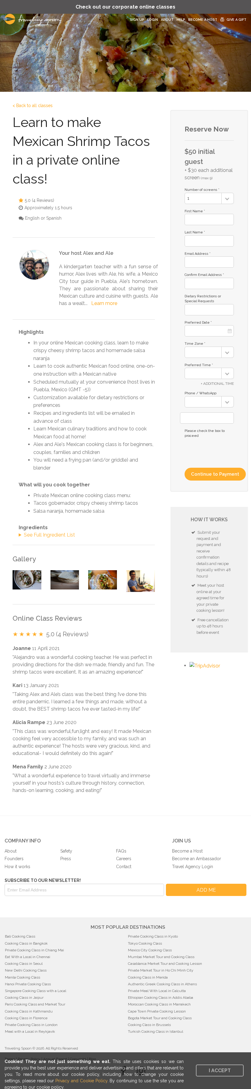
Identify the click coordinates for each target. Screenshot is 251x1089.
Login (152, 20)
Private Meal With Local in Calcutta (157, 991)
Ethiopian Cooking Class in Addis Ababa (160, 997)
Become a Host (202, 20)
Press (65, 858)
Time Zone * (195, 344)
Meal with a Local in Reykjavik (30, 1031)
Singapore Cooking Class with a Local (35, 991)
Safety (66, 851)
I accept (220, 1070)
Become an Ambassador (196, 858)
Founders (14, 858)
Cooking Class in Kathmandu (29, 1011)
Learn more (104, 303)
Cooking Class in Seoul (24, 963)
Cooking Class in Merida (148, 977)
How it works (17, 866)
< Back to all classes (33, 105)
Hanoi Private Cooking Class (28, 984)
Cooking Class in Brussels (149, 1025)
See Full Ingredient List (49, 535)
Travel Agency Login (192, 866)
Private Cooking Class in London (31, 1025)
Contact (123, 866)
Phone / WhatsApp (200, 393)
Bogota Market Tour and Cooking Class (160, 1018)
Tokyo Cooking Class (145, 943)
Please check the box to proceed (205, 433)
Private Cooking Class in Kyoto (153, 936)
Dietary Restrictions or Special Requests (203, 298)
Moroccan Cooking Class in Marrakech (159, 1004)
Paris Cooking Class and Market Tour (35, 1004)
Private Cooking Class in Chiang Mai (34, 950)
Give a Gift (236, 20)
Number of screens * (202, 190)
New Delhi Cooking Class (26, 970)
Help (181, 20)
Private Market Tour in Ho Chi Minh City (160, 970)
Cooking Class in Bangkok (26, 943)
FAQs (121, 851)
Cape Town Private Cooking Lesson (157, 1011)
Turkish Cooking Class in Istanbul (155, 1031)
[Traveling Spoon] (35, 20)
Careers (123, 858)
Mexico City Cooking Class (150, 950)
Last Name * (195, 232)
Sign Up (137, 20)
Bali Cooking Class (20, 936)
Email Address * (198, 254)
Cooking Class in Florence (26, 1018)
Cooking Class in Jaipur (24, 997)
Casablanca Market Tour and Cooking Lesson (165, 963)
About (167, 20)
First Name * (195, 211)
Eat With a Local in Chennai (27, 957)
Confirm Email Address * (204, 275)
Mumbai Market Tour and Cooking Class (161, 957)
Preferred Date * (198, 323)
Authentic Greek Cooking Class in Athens (162, 984)
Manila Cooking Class (22, 977)
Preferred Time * (199, 365)
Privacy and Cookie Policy (81, 1080)
